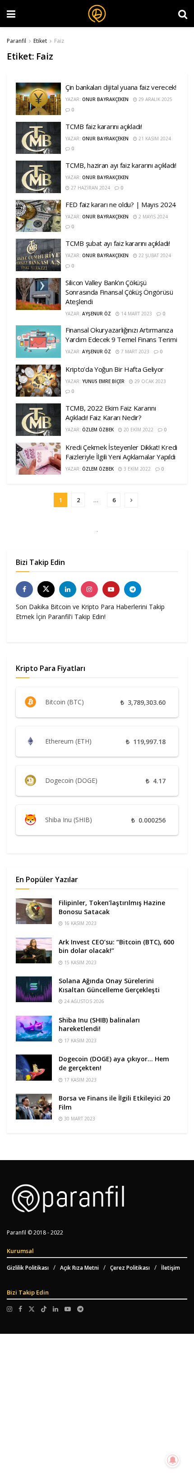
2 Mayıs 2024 (152, 216)
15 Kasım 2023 (80, 962)
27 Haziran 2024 (89, 188)
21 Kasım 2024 (154, 138)
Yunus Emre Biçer (103, 381)
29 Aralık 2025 (154, 99)
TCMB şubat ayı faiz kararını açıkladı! (117, 243)
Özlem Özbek (98, 429)
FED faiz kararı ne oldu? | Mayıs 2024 (120, 204)
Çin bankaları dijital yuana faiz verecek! (120, 87)
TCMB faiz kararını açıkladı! (103, 126)
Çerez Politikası (130, 1268)
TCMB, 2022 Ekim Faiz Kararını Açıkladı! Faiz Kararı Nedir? (110, 412)
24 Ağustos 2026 (83, 1001)
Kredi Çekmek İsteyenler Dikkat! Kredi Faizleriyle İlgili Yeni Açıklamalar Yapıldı (121, 452)
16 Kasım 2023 (80, 923)
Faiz (59, 41)
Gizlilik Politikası (28, 1268)
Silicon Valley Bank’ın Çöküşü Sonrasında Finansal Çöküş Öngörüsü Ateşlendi (119, 292)
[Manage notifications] (173, 1460)
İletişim (170, 1268)
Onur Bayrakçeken (105, 99)
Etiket (40, 41)
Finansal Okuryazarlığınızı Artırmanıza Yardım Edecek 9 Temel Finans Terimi (121, 334)
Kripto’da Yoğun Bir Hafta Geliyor (114, 369)
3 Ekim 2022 (136, 469)
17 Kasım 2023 (80, 1040)
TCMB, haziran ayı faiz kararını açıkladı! (120, 165)
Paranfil (16, 41)
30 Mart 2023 (79, 1118)
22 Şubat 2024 (154, 255)
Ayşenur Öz (96, 313)
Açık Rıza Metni (79, 1268)
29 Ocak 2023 (149, 381)
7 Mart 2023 (134, 351)
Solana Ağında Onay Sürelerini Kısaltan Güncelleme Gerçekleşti (109, 985)
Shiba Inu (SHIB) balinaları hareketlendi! (99, 1024)
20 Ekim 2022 (137, 429)
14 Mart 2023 (136, 313)
